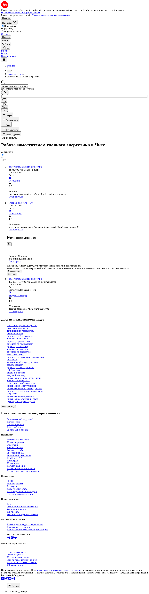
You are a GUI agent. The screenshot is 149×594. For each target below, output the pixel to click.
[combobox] (14, 85)
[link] (6, 44)
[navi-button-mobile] (4, 59)
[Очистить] (5, 92)
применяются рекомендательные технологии (59, 570)
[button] (4, 50)
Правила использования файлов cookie (51, 15)
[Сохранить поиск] (4, 100)
